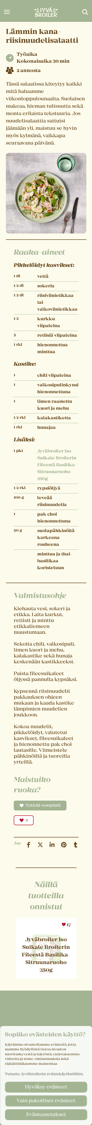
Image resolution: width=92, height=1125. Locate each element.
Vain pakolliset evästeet (46, 1101)
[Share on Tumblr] (76, 845)
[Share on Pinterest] (64, 845)
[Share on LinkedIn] (52, 845)
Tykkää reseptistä (43, 805)
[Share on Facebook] (28, 845)
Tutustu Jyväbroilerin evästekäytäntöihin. (44, 1074)
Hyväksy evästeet (46, 1087)
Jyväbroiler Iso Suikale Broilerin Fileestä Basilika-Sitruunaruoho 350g (57, 465)
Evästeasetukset (46, 1115)
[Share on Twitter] (40, 845)
